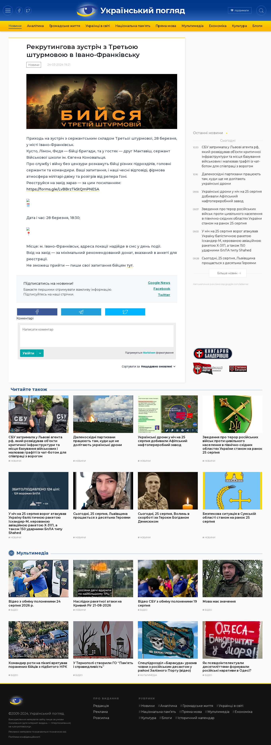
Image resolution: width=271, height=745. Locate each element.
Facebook (162, 289)
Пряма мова (166, 26)
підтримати (242, 10)
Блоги (257, 26)
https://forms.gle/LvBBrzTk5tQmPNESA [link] (62, 189)
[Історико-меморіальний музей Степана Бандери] (245, 369)
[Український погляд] (16, 701)
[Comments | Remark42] (96, 347)
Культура (239, 26)
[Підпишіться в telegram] (81, 311)
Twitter (164, 295)
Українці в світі (98, 26)
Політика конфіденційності (24, 736)
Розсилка (101, 718)
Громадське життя (64, 26)
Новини (15, 26)
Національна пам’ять (132, 26)
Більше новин (227, 273)
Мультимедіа (193, 26)
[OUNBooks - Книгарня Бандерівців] (227, 354)
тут (130, 265)
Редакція (101, 706)
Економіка (218, 26)
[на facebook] (19, 10)
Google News (159, 283)
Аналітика (35, 26)
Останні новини (208, 133)
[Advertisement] (227, 315)
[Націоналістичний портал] (209, 369)
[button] (8, 10)
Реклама (100, 712)
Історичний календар (196, 718)
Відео (14, 609)
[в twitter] (28, 10)
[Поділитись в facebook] (37, 311)
